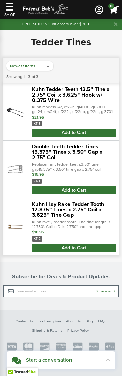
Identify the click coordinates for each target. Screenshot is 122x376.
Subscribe (104, 291)
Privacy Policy (78, 330)
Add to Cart (74, 132)
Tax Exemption (49, 321)
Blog (89, 321)
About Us (73, 321)
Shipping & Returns (47, 330)
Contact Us (24, 321)
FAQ (101, 321)
